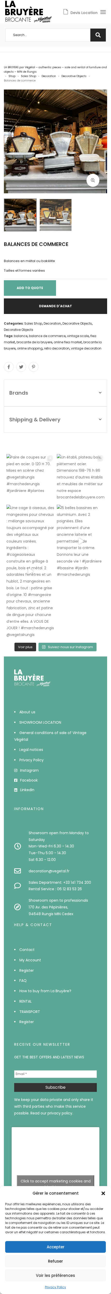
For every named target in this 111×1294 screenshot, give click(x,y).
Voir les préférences (55, 1275)
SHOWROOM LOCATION (40, 722)
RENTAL (25, 1001)
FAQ (23, 980)
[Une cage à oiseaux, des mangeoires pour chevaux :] (30, 571)
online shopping (30, 348)
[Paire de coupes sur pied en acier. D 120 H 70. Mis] (30, 478)
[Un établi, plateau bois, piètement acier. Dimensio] (81, 478)
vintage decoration (86, 348)
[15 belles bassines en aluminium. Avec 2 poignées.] (81, 541)
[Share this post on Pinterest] (33, 367)
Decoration (49, 76)
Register (26, 970)
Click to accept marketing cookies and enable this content (56, 1184)
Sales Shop (28, 76)
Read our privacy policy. (51, 1113)
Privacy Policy (55, 1287)
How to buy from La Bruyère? (45, 991)
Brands (18, 392)
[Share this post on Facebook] (9, 367)
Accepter (56, 1247)
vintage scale (78, 336)
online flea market (68, 342)
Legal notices (31, 749)
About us (27, 712)
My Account (30, 960)
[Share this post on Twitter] (21, 367)
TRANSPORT (29, 1011)
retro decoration (56, 348)
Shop (12, 76)
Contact (27, 949)
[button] (103, 1193)
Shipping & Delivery (34, 419)
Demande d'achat (55, 306)
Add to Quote (30, 288)
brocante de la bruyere (34, 342)
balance (20, 336)
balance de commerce (47, 336)
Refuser (55, 1261)
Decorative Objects (73, 76)
